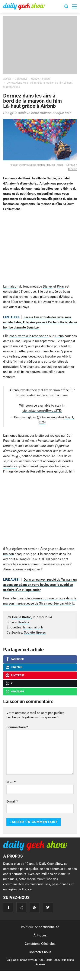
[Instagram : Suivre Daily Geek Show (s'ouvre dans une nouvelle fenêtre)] (21, 907)
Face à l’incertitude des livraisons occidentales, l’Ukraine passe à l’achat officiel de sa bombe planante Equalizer (40, 322)
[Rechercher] (66, 7)
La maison (10, 286)
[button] (74, 6)
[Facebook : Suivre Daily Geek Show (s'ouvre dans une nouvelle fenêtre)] (8, 907)
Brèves (41, 632)
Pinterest (17, 675)
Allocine (72, 169)
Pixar (60, 286)
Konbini (23, 622)
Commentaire (17, 727)
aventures (10, 466)
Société (29, 632)
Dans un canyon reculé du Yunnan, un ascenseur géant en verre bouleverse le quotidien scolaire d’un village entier (40, 585)
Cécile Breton (21, 617)
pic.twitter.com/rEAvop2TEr (42, 411)
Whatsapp (18, 691)
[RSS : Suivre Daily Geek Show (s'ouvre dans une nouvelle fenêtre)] (35, 907)
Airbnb (59, 336)
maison (8, 554)
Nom (11, 782)
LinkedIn (16, 667)
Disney (47, 286)
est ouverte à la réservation (28, 336)
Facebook (17, 659)
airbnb (38, 627)
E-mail (12, 801)
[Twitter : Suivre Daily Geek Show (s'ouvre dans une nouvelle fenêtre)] (48, 907)
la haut (28, 627)
